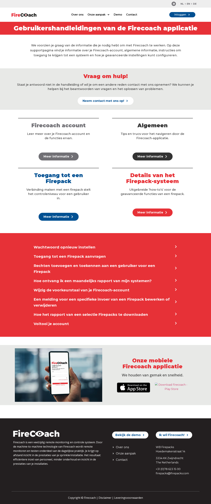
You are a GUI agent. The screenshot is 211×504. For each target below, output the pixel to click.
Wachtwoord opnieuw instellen (64, 247)
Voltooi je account (51, 324)
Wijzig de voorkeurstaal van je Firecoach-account (81, 290)
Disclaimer (105, 498)
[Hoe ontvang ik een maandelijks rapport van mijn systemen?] (175, 280)
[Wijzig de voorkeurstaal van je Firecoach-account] (175, 289)
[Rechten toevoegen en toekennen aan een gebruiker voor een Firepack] (175, 268)
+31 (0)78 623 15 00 (168, 469)
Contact (131, 14)
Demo (118, 14)
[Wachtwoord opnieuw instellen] (175, 246)
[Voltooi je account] (175, 323)
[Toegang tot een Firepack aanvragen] (175, 255)
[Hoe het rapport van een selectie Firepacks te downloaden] (175, 314)
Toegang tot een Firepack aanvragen (70, 256)
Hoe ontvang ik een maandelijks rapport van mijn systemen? (93, 281)
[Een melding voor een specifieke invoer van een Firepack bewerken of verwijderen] (175, 301)
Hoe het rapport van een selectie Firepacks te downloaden (91, 314)
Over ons (77, 14)
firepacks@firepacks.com (172, 473)
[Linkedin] (174, 4)
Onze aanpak (97, 14)
